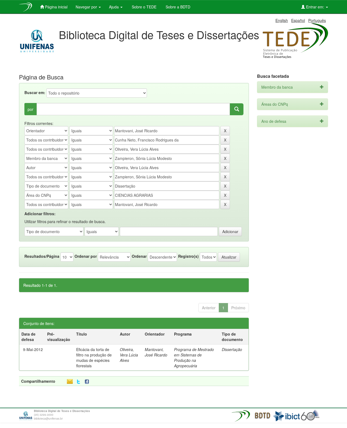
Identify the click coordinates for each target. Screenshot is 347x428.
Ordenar (139, 256)
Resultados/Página (41, 256)
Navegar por (87, 6)
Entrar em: (315, 6)
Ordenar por (86, 256)
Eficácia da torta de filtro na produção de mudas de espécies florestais (94, 357)
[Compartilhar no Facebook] (88, 382)
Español (298, 20)
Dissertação (232, 349)
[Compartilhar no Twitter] (78, 382)
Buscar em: (34, 92)
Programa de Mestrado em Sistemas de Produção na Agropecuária (194, 357)
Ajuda (114, 6)
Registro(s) (188, 256)
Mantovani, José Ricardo (156, 352)
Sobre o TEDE (143, 6)
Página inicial (56, 6)
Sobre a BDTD (177, 6)
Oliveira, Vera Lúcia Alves (129, 355)
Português (317, 20)
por (30, 109)
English (281, 20)
